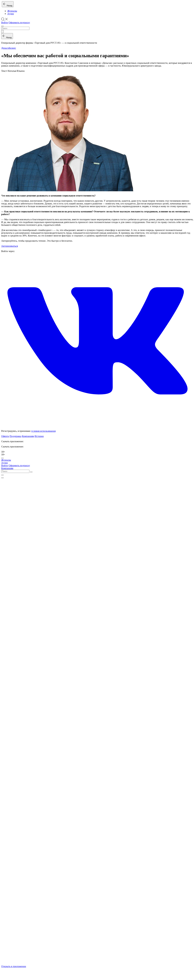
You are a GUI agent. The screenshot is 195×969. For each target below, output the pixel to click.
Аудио (10, 13)
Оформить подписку (19, 22)
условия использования (43, 431)
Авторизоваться (9, 246)
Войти (4, 22)
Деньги (5, 48)
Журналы (12, 11)
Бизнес (12, 48)
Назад (8, 5)
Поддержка (15, 436)
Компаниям (28, 436)
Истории (39, 436)
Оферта (5, 436)
